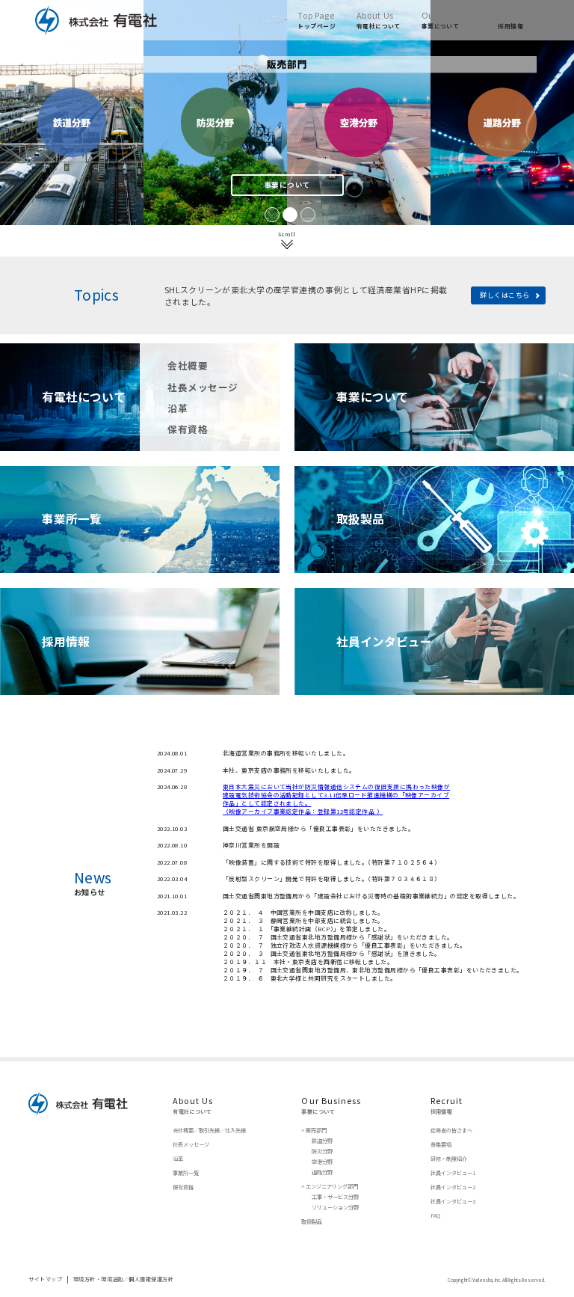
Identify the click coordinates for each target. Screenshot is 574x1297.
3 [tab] (304, 211)
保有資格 (187, 429)
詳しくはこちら (504, 295)
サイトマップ (45, 1279)
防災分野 (322, 1151)
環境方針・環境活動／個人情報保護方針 (123, 1279)
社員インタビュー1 (452, 1173)
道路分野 (322, 1172)
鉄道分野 (322, 1141)
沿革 (177, 408)
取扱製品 (311, 1221)
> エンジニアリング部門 (329, 1186)
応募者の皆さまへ (451, 1130)
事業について (287, 185)
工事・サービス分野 (335, 1197)
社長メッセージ (202, 387)
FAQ (435, 1215)
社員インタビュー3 (452, 1201)
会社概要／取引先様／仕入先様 (209, 1130)
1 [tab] (269, 211)
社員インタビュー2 (452, 1187)
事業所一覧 (186, 1173)
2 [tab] (287, 211)
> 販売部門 (314, 1130)
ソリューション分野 (335, 1207)
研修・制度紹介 (448, 1159)
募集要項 (440, 1144)
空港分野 (322, 1162)
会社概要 (187, 365)
